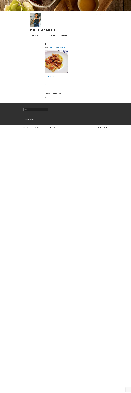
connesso (53, 97)
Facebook (98, 128)
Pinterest (104, 128)
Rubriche (52, 36)
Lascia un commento (49, 76)
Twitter (102, 128)
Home (43, 36)
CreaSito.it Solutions (38, 128)
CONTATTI (64, 36)
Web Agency (47, 128)
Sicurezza (56, 128)
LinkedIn (107, 128)
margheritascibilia (62, 47)
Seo (52, 128)
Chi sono (35, 36)
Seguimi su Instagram (100, 128)
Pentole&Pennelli (42, 30)
